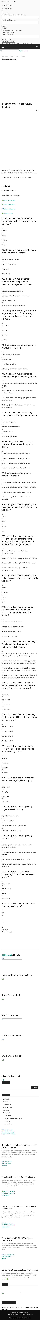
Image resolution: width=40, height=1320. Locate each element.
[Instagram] (5, 9)
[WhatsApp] (16, 114)
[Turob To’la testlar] (20, 1005)
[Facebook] (4, 9)
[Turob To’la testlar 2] (20, 984)
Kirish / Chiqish (8, 5)
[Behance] (3, 9)
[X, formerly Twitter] (20, 204)
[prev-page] (2, 1080)
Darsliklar (6, 1110)
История (7, 1121)
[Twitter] (7, 9)
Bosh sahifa (6, 1099)
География (8, 1124)
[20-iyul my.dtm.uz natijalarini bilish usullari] (20, 1261)
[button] (3, 46)
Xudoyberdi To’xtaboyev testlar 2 (17, 975)
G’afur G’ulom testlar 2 (12, 1035)
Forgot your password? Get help (12, 30)
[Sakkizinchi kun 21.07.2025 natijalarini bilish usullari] (20, 1229)
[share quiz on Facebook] (20, 200)
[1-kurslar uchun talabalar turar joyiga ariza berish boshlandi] (20, 1136)
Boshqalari (7, 955)
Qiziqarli (16, 955)
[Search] (37, 46)
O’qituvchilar (7, 1104)
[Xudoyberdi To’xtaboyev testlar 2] (20, 964)
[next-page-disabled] (3, 1080)
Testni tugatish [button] (7, 932)
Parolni (4, 26)
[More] (21, 114)
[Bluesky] (20, 209)
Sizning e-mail (6, 39)
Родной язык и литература (13, 1118)
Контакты (29, 1314)
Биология (8, 1116)
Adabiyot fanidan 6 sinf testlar (9, 59)
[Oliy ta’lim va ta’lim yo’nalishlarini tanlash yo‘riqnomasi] (20, 1197)
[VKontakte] (10, 9)
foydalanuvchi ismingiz (9, 20)
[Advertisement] (20, 81)
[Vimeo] (9, 9)
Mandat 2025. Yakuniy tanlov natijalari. (18, 1177)
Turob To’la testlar (10, 1015)
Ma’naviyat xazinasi (11, 1076)
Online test (6, 1113)
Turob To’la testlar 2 (11, 995)
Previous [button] (5, 929)
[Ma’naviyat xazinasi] (20, 1065)
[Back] (2, 11)
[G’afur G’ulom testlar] (20, 1045)
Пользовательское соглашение (19, 1312)
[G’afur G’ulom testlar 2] (20, 1025)
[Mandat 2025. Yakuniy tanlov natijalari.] (20, 1168)
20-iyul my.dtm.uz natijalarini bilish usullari (20, 1270)
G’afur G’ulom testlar (11, 1056)
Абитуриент (7, 1102)
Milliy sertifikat (7, 1107)
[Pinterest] (12, 114)
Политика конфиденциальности (16, 1314)
